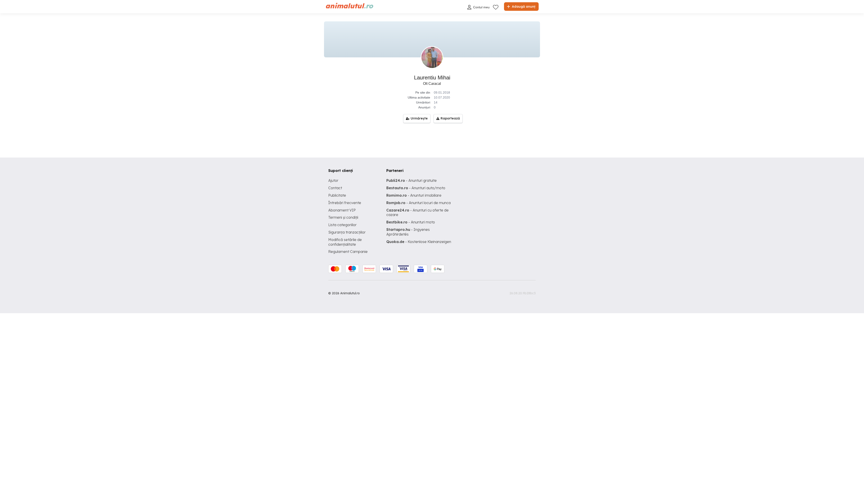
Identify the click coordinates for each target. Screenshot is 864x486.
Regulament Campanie (348, 251)
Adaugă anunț (523, 6)
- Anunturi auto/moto (415, 188)
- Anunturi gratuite (411, 180)
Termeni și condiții (343, 217)
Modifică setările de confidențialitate (345, 242)
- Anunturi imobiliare (413, 195)
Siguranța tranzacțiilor (347, 232)
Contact (335, 188)
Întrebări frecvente (344, 202)
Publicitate (337, 195)
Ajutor (333, 180)
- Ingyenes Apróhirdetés (408, 231)
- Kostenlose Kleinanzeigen (418, 241)
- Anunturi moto (410, 222)
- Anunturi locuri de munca (418, 202)
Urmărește (419, 118)
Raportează (450, 118)
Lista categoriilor (342, 225)
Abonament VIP (342, 210)
